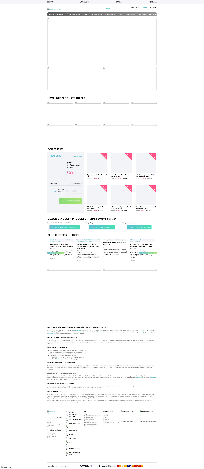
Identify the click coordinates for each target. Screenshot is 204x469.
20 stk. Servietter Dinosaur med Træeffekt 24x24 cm (146, 207)
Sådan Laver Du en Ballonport (111, 422)
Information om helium (90, 424)
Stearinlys (87, 420)
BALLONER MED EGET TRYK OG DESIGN (65, 227)
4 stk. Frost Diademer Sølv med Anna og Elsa (121, 175)
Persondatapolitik (74, 423)
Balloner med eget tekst (90, 422)
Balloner (157, 14)
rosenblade (152, 377)
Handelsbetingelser (75, 419)
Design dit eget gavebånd (139, 227)
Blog (85, 414)
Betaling (71, 434)
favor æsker (138, 377)
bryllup (118, 332)
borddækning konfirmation (130, 342)
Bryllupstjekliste (88, 417)
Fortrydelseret (73, 430)
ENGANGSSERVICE (136, 14)
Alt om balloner (107, 414)
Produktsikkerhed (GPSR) (74, 453)
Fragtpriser (72, 438)
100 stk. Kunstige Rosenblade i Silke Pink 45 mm (121, 207)
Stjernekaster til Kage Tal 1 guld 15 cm (97, 175)
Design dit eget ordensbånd (102, 227)
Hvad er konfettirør (89, 419)
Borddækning (178, 14)
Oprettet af (152, 466)
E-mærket (59, 359)
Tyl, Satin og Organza (108, 420)
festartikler (78, 330)
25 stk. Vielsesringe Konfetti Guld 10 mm (96, 207)
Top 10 (73, 14)
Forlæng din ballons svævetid (92, 415)
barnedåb (86, 332)
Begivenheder (92, 14)
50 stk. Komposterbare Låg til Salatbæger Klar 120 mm (74, 164)
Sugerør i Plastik (88, 426)
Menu (56, 14)
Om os (70, 443)
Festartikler (114, 14)
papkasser (50, 333)
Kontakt (71, 412)
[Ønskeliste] (125, 8)
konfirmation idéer (100, 332)
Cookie (71, 427)
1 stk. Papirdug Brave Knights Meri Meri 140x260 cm (145, 175)
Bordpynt (105, 415)
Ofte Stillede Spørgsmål (73, 415)
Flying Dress (106, 419)
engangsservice (146, 332)
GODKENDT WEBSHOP (75, 448)
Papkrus (105, 417)
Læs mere (52, 258)
